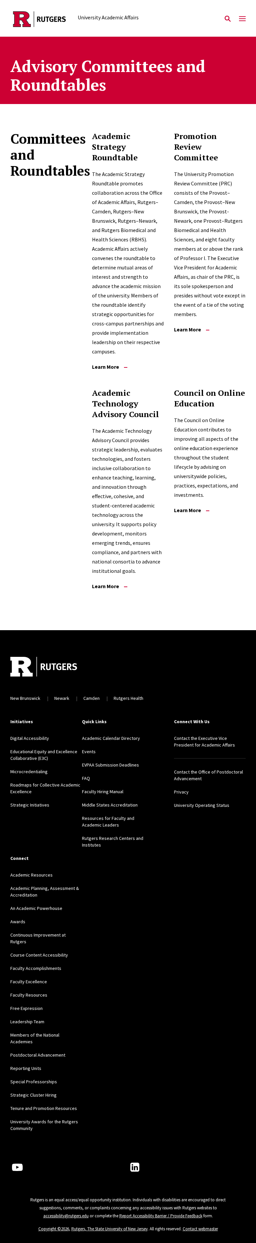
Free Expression (26, 1008)
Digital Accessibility (29, 738)
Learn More (105, 366)
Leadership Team (27, 1022)
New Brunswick (25, 698)
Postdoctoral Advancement (37, 1055)
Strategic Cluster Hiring (33, 1095)
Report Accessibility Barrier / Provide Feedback (160, 1216)
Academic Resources (31, 875)
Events (89, 752)
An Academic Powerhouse (36, 908)
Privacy (181, 792)
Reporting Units (25, 1068)
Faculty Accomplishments (35, 968)
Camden (91, 698)
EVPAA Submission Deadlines (110, 765)
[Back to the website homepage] (39, 19)
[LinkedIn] (134, 1167)
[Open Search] (227, 19)
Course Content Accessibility (39, 955)
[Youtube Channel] (17, 1167)
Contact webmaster (200, 1229)
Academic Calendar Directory (111, 738)
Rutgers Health (128, 698)
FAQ (86, 778)
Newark (61, 698)
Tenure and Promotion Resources (43, 1108)
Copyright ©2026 (53, 1229)
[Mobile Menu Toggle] (242, 19)
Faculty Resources (28, 995)
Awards (17, 922)
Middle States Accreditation (110, 805)
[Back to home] (54, 667)
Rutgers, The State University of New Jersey (109, 1229)
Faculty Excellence (28, 982)
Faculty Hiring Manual (102, 792)
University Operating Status (201, 805)
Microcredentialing (29, 772)
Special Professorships (33, 1082)
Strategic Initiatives (29, 805)
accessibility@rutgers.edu (66, 1216)
